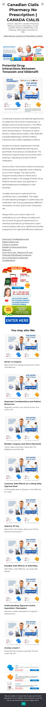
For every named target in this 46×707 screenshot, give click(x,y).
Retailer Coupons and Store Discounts (22, 444)
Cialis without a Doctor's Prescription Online (23, 36)
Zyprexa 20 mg (11, 526)
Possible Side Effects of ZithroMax (21, 566)
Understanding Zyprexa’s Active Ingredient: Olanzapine (19, 607)
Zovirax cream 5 (12, 648)
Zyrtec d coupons (10, 245)
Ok (24, 704)
